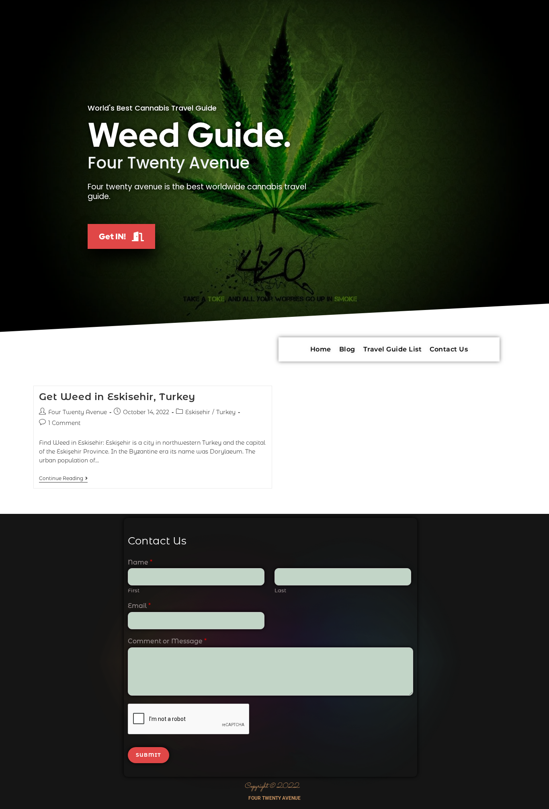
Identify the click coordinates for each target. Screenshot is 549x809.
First (133, 590)
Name (140, 562)
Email (139, 606)
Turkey (226, 412)
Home (320, 349)
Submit (148, 755)
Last (280, 590)
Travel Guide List (392, 349)
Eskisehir (197, 412)
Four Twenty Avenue (77, 412)
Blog (347, 349)
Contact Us (449, 349)
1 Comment (64, 423)
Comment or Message (167, 641)
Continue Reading (63, 478)
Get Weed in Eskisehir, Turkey (117, 396)
